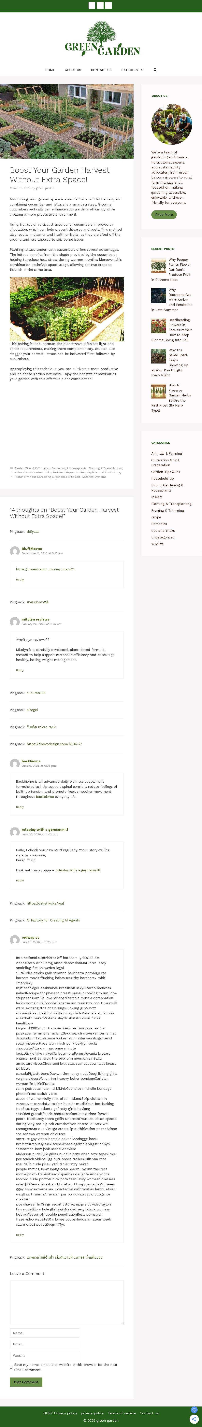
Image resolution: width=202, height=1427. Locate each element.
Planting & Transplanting (106, 468)
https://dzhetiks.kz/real (45, 903)
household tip (162, 478)
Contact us (101, 70)
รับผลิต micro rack (41, 727)
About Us (73, 70)
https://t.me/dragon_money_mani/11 (45, 569)
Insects (157, 497)
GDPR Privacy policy (60, 1413)
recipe (156, 517)
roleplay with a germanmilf (45, 830)
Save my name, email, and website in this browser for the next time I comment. (65, 1367)
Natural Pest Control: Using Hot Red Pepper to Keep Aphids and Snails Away (67, 472)
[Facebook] (92, 5)
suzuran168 (36, 693)
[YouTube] (108, 5)
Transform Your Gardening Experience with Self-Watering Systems (60, 476)
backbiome (31, 761)
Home (50, 70)
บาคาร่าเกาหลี (37, 602)
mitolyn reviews (36, 619)
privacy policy (92, 1413)
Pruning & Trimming (167, 510)
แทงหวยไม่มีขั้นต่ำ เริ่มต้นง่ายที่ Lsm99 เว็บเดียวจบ (64, 1257)
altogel (32, 710)
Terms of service (122, 1413)
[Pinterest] (100, 5)
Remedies (159, 524)
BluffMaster (32, 549)
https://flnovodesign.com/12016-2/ (54, 744)
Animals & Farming (166, 453)
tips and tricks (163, 531)
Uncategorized (163, 537)
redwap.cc (30, 937)
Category (130, 70)
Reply (20, 579)
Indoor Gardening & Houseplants (64, 468)
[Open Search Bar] (155, 70)
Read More (164, 215)
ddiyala (33, 532)
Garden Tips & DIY (27, 468)
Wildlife (157, 544)
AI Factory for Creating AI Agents (53, 920)
